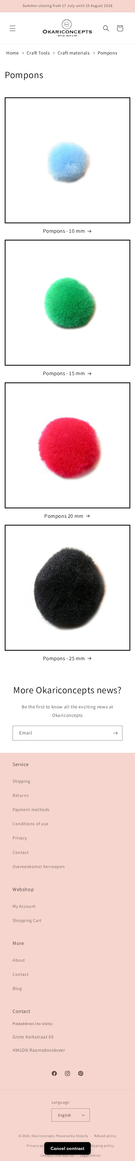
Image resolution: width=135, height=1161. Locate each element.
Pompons (107, 53)
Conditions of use (30, 823)
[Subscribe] (115, 733)
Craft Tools (39, 53)
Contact (21, 852)
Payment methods (31, 809)
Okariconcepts (43, 1136)
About (19, 960)
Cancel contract (67, 1148)
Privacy (20, 838)
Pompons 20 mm (64, 515)
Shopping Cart (27, 920)
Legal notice (90, 1155)
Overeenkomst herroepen (39, 866)
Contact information (57, 1155)
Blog (17, 988)
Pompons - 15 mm (64, 373)
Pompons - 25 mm (64, 658)
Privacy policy (38, 1145)
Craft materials (74, 53)
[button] (12, 28)
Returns (21, 795)
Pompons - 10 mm (64, 230)
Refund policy (105, 1136)
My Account (24, 906)
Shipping (21, 781)
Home (12, 53)
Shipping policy (101, 1145)
